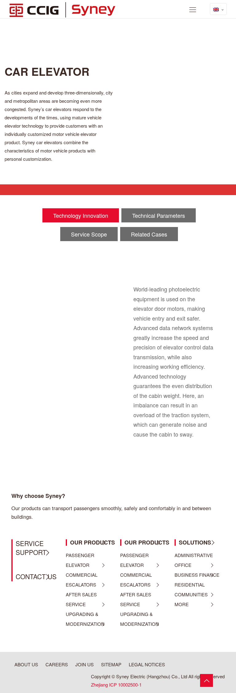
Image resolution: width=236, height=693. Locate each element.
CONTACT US (36, 576)
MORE (182, 604)
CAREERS (56, 664)
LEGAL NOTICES (147, 664)
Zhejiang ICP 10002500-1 (116, 684)
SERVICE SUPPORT (31, 548)
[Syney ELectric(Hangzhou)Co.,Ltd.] (62, 9)
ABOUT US (26, 664)
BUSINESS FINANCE (197, 575)
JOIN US (84, 664)
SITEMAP (111, 664)
